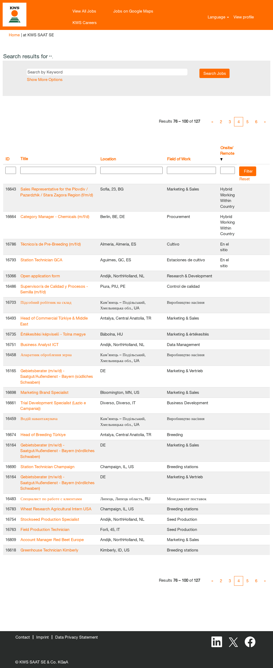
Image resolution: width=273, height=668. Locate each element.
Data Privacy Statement (76, 637)
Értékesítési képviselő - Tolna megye (53, 334)
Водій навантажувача (39, 418)
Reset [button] (244, 178)
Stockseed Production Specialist (50, 519)
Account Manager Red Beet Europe (52, 539)
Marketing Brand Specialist (45, 392)
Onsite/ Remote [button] (227, 150)
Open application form (40, 275)
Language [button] (217, 16)
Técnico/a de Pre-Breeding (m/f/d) (51, 244)
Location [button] (108, 158)
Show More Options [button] (45, 79)
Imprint (42, 637)
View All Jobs (84, 11)
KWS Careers (85, 22)
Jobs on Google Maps (133, 11)
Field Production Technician (45, 529)
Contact (22, 637)
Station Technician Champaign (47, 466)
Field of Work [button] (179, 158)
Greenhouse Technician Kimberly (49, 549)
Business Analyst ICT (40, 344)
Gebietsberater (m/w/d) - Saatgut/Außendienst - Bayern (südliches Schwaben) (56, 376)
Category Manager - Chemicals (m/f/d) (55, 216)
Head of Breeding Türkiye (43, 434)
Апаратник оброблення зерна (46, 354)
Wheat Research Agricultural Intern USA (56, 508)
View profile (244, 16)
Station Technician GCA (41, 259)
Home (14, 34)
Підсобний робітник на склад (46, 302)
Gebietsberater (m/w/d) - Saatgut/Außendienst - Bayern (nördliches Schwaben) (57, 450)
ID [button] (8, 158)
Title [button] (24, 158)
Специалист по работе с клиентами (51, 498)
